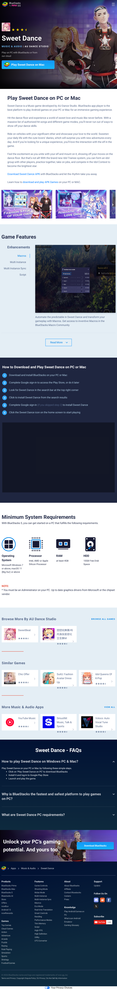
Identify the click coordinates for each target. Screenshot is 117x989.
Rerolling (38, 916)
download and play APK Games (41, 182)
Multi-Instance (41, 896)
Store (3, 899)
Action (4, 932)
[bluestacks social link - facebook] (108, 900)
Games (5, 921)
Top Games (6, 925)
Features (39, 881)
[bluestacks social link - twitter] (96, 906)
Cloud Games (7, 928)
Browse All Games (103, 619)
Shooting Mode (41, 889)
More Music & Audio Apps (23, 707)
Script (37, 927)
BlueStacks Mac (8, 889)
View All (109, 707)
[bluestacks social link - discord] (96, 900)
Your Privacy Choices (61, 987)
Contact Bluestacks (72, 892)
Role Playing (6, 949)
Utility (37, 937)
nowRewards (7, 913)
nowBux (5, 906)
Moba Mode (40, 892)
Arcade (4, 939)
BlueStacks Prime (8, 885)
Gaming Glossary (71, 925)
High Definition (41, 934)
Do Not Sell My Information (56, 978)
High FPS (38, 930)
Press (66, 899)
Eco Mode (39, 906)
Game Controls (41, 885)
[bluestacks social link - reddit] (102, 900)
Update (97, 885)
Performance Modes (43, 920)
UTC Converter (41, 941)
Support (98, 881)
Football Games (8, 963)
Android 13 (6, 910)
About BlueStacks (71, 885)
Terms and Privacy (8, 978)
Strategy (5, 959)
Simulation (6, 953)
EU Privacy (41, 978)
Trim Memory (40, 923)
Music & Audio (12, 46)
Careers (67, 896)
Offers (4, 903)
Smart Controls (41, 913)
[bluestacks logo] (11, 4)
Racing (4, 946)
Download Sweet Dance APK (23, 174)
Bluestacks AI (7, 896)
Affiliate (67, 889)
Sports (4, 956)
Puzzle (4, 942)
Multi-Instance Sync (43, 899)
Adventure (5, 935)
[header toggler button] (113, 4)
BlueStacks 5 (7, 892)
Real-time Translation (44, 910)
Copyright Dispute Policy (26, 978)
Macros (38, 903)
